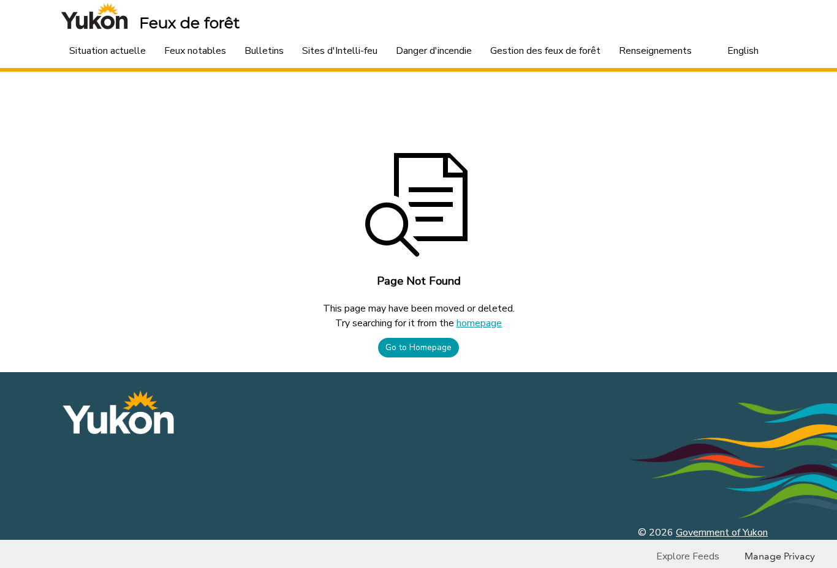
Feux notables (195, 51)
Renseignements (655, 51)
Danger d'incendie (434, 51)
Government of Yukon (722, 532)
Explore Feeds (687, 556)
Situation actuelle (107, 51)
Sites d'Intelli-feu (339, 51)
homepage (479, 323)
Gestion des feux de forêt (545, 51)
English (743, 51)
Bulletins (264, 51)
